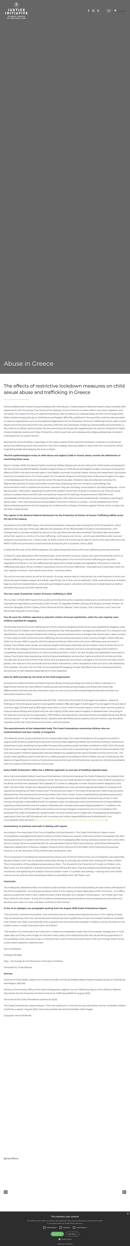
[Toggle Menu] (108, 11)
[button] (52, 1227)
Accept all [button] (57, 1234)
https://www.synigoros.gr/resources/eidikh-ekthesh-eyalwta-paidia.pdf (71, 820)
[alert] (65, 1228)
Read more (79, 1223)
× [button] (128, 1214)
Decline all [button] (72, 1234)
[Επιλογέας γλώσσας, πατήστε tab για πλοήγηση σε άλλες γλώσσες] (120, 11)
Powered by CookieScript (65, 1244)
